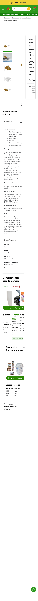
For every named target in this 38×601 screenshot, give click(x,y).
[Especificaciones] (21, 240)
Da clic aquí (23, 2)
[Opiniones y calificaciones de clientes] (21, 406)
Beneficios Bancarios (10, 14)
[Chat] (33, 589)
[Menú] (3, 8)
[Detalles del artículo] (21, 122)
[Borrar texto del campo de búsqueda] (25, 9)
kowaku (31, 40)
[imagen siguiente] (7, 100)
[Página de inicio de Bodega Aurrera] (8, 8)
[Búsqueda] (28, 8)
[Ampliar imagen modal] (20, 104)
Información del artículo (10, 113)
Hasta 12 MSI (25, 14)
